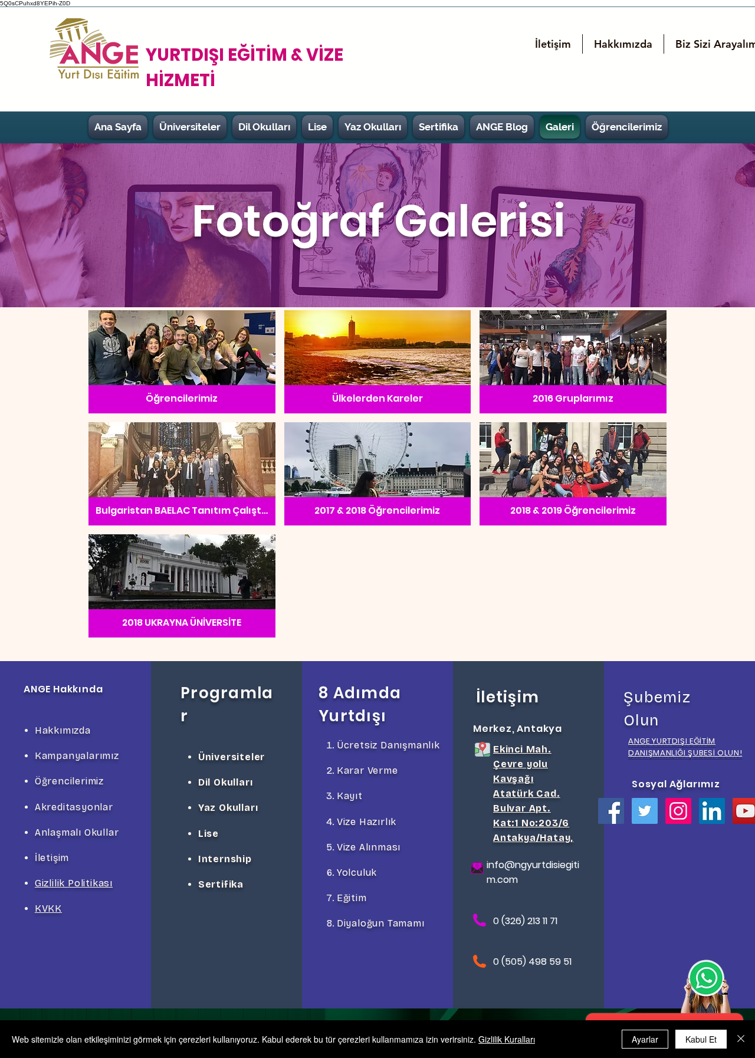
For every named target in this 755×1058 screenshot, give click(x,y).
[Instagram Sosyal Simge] (678, 811)
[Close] (741, 1039)
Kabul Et (701, 1039)
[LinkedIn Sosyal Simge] (712, 811)
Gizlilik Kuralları (506, 1039)
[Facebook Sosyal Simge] (611, 811)
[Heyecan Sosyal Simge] (645, 811)
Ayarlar (645, 1039)
